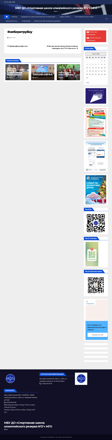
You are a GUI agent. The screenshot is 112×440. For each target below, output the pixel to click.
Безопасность (11, 21)
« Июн (87, 82)
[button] (106, 19)
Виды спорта (65, 17)
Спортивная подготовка (84, 17)
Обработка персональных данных (47, 21)
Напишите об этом (97, 335)
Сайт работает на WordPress (47, 437)
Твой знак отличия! (42, 74)
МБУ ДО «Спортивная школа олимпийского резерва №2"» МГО (56, 8)
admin (10, 77)
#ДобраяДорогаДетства (18, 46)
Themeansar (69, 437)
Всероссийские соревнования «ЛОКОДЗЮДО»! (15, 74)
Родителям (26, 21)
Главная (14, 17)
